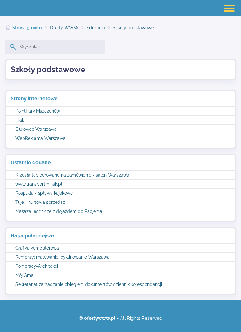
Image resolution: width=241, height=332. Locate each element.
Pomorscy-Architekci (36, 266)
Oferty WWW (64, 27)
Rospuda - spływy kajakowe (44, 193)
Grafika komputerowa (37, 247)
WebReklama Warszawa (40, 138)
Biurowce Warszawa (36, 129)
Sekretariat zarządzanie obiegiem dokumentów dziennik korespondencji (88, 284)
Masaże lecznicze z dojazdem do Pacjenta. (59, 211)
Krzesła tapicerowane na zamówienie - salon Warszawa (72, 174)
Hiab (20, 120)
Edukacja (95, 27)
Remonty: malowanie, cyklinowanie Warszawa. (62, 257)
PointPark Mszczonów (37, 110)
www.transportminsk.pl (38, 184)
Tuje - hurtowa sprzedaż (40, 202)
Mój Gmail (25, 275)
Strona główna (27, 27)
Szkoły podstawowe (133, 27)
